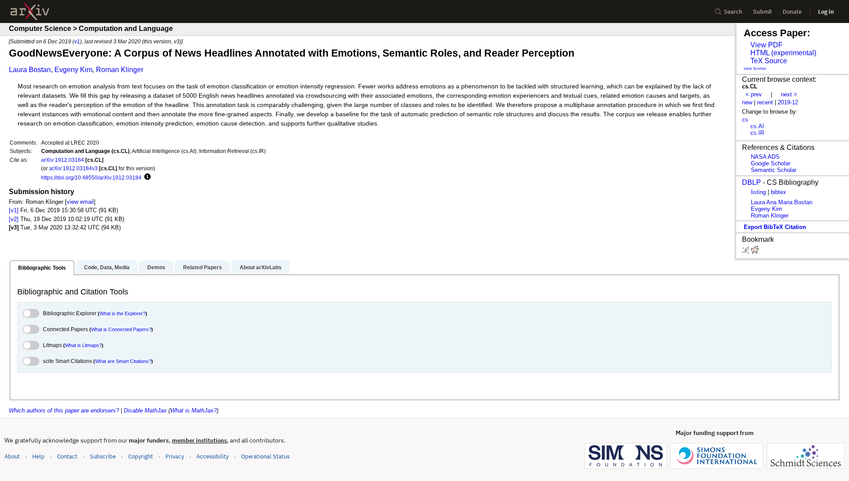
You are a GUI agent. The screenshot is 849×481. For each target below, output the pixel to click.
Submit (762, 11)
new (747, 102)
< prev (754, 94)
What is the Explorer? (122, 313)
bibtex (778, 192)
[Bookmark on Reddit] (755, 251)
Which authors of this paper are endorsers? (64, 410)
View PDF (766, 45)
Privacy (174, 456)
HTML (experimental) (783, 53)
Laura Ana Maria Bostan (781, 202)
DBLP (751, 182)
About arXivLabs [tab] (261, 267)
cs (745, 119)
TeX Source (768, 61)
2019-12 (788, 102)
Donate (792, 11)
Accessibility (212, 456)
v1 (77, 41)
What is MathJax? (193, 410)
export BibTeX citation (775, 227)
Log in (826, 11)
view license (755, 68)
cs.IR (757, 133)
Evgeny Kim (73, 69)
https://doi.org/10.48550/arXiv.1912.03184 (91, 177)
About (12, 456)
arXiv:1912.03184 (62, 160)
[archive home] (30, 11)
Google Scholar (770, 163)
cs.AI (757, 126)
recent (765, 102)
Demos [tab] (156, 267)
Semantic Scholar (773, 170)
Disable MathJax (145, 410)
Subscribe (103, 456)
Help (38, 456)
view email (80, 202)
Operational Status (265, 456)
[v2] (14, 219)
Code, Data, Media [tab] (107, 267)
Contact (67, 456)
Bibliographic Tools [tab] (42, 268)
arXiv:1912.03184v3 (73, 168)
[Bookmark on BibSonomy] (746, 251)
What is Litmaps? (83, 345)
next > (789, 94)
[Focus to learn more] (146, 177)
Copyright (140, 456)
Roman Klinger (119, 69)
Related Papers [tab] (202, 267)
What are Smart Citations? (123, 361)
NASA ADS (765, 156)
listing (758, 192)
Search (733, 11)
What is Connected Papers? (121, 329)
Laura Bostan (30, 69)
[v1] (14, 210)
